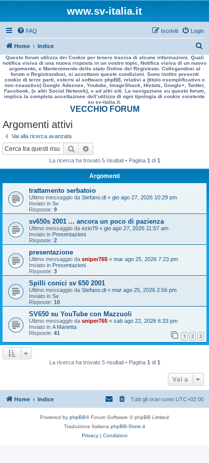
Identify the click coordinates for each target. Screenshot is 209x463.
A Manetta (64, 327)
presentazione (51, 252)
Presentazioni (69, 234)
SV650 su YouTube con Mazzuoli (80, 314)
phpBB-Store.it (128, 426)
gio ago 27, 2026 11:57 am (136, 228)
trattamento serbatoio (62, 190)
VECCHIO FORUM (105, 109)
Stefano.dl (94, 197)
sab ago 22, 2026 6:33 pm (146, 321)
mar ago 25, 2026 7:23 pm (146, 259)
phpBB (77, 417)
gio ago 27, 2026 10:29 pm (144, 197)
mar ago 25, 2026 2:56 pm (144, 290)
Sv (55, 203)
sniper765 (95, 259)
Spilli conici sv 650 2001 (67, 283)
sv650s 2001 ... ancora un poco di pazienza (96, 221)
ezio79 (90, 228)
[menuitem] (27, 31)
